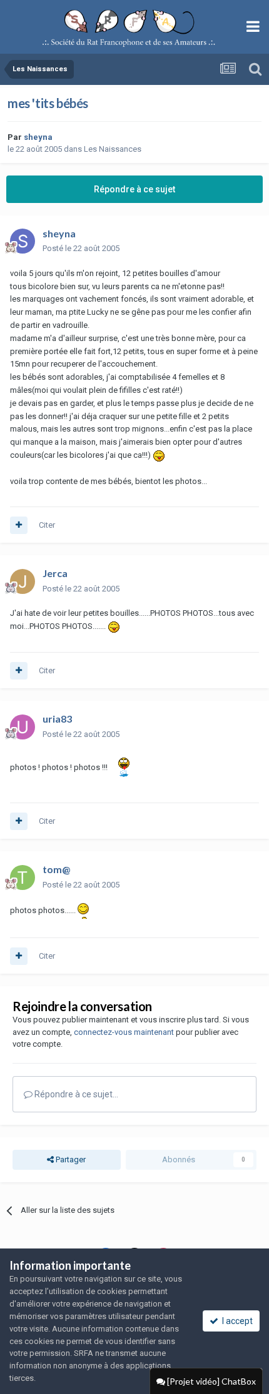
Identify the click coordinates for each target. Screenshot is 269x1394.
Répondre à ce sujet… (75, 1094)
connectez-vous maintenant (124, 1032)
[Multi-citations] (19, 525)
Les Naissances (112, 149)
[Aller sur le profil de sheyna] (22, 241)
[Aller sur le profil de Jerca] (22, 581)
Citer (47, 525)
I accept (235, 1321)
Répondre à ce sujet (134, 189)
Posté (81, 248)
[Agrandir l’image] (159, 455)
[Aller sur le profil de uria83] (22, 726)
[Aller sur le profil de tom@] (22, 877)
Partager (70, 1159)
